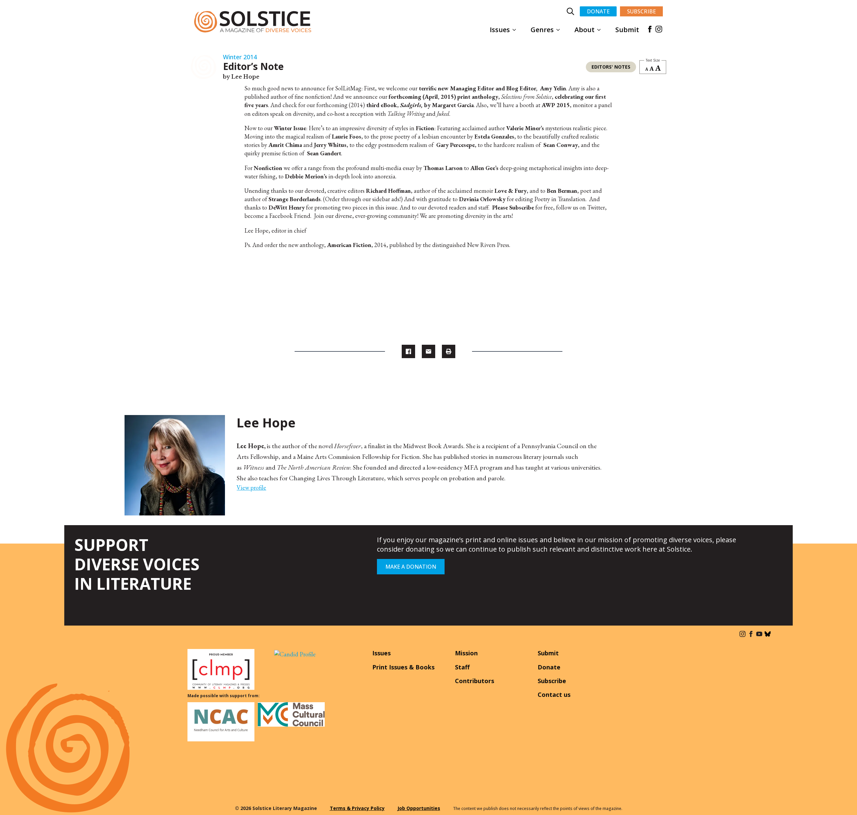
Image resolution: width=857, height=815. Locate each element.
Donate (549, 667)
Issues (500, 29)
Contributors (474, 681)
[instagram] (659, 29)
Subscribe (552, 681)
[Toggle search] (570, 11)
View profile (251, 487)
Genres (542, 29)
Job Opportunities (418, 808)
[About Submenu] (601, 29)
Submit (627, 29)
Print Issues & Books (403, 667)
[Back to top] (842, 800)
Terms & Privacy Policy (357, 808)
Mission (466, 653)
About (584, 29)
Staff (462, 667)
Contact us (554, 694)
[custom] (767, 634)
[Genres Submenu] (560, 29)
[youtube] (759, 634)
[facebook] (650, 29)
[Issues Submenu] (516, 29)
